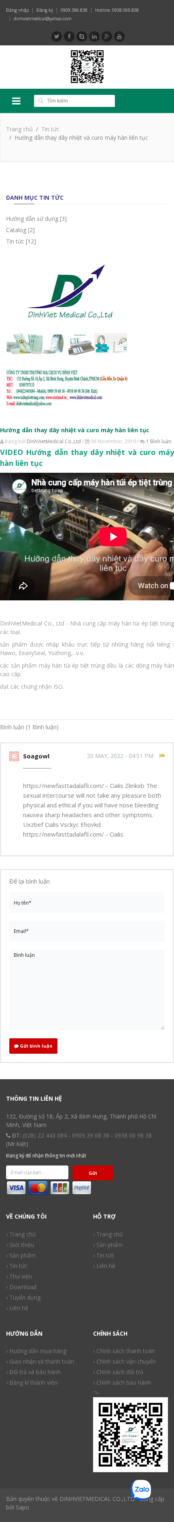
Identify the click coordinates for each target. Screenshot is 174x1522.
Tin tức (50, 129)
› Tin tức (104, 1255)
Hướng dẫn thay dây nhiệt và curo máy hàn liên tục (74, 430)
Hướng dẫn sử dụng (32, 218)
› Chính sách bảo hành (122, 1382)
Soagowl (37, 756)
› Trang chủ (21, 1234)
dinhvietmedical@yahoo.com (43, 18)
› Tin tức (17, 1266)
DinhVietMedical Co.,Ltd (54, 441)
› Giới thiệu (20, 1245)
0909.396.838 (74, 10)
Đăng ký (44, 10)
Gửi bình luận (36, 1046)
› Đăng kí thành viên (31, 1382)
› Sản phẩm (108, 1245)
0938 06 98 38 (133, 1135)
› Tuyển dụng (23, 1297)
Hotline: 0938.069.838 (117, 10)
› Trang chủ (108, 1234)
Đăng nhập (17, 10)
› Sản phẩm (21, 1255)
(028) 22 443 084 (45, 1135)
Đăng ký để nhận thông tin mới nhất (46, 1155)
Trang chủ (19, 129)
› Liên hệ (17, 1308)
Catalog (16, 230)
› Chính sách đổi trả (118, 1372)
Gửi (93, 1173)
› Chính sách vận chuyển (124, 1361)
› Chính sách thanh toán (124, 1351)
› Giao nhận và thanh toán (40, 1361)
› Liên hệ (104, 1266)
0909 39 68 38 (90, 1135)
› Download (21, 1287)
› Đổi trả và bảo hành (33, 1372)
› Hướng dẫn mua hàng (36, 1351)
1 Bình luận (158, 441)
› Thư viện (19, 1276)
